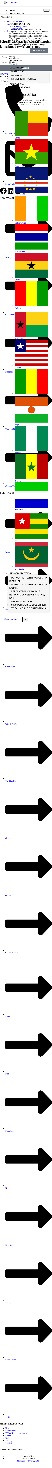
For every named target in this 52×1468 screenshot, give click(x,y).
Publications (17, 84)
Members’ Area (17, 70)
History (12, 57)
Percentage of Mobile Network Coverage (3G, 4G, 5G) (27, 595)
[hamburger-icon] (46, 10)
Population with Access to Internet (28, 579)
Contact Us (13, 64)
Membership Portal (23, 78)
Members (12, 62)
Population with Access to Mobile (28, 586)
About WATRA (17, 13)
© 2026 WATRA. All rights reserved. (11, 1449)
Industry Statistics (20, 573)
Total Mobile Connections (28, 608)
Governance (14, 58)
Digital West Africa (20, 87)
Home (12, 10)
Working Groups (15, 60)
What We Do (16, 67)
